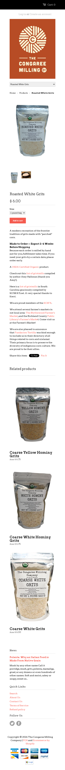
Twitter (12, 723)
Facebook (18, 723)
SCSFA (48, 303)
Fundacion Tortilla (25, 332)
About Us (15, 697)
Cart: (51, 4)
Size (12, 209)
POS (25, 740)
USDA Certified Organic (25, 267)
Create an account (40, 14)
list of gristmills (35, 273)
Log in (22, 14)
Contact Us (16, 701)
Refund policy (17, 709)
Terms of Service (19, 705)
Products (23, 93)
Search (14, 693)
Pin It (44, 355)
